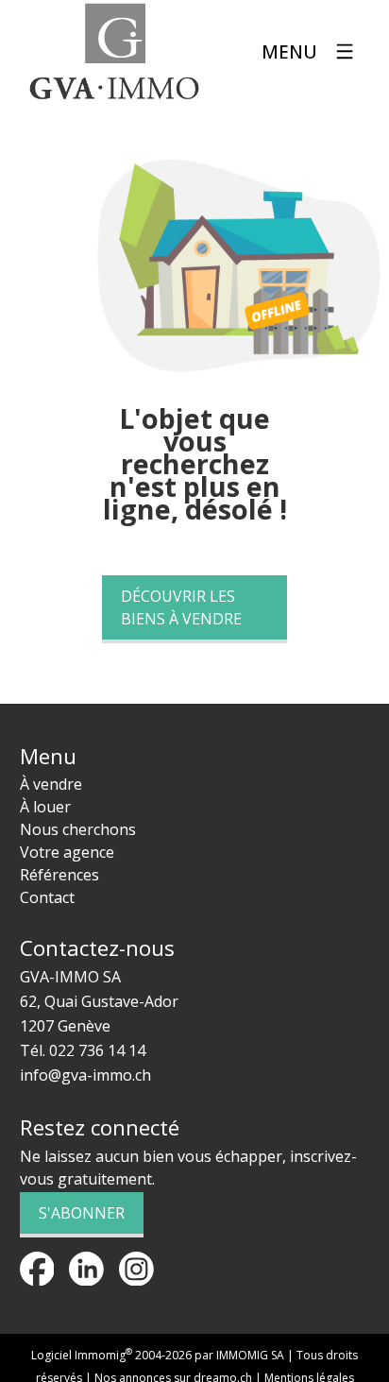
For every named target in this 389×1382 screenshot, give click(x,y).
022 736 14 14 (97, 1050)
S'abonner (82, 1213)
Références (59, 874)
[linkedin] (86, 1269)
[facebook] (37, 1269)
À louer (45, 806)
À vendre (51, 784)
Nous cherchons (78, 829)
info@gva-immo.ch (85, 1075)
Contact (47, 897)
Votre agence (67, 852)
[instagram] (136, 1269)
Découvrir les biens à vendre (181, 607)
